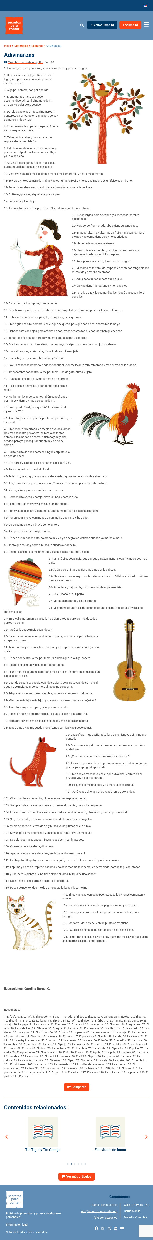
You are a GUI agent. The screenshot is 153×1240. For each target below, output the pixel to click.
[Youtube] (122, 1228)
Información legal (17, 1224)
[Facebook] (96, 1228)
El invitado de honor (43, 1150)
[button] (82, 25)
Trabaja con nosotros (104, 1204)
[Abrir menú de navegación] (146, 24)
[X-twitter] (109, 1228)
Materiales (21, 45)
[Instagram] (103, 1228)
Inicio (7, 45)
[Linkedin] (115, 1228)
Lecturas (37, 45)
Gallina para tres (110, 1150)
